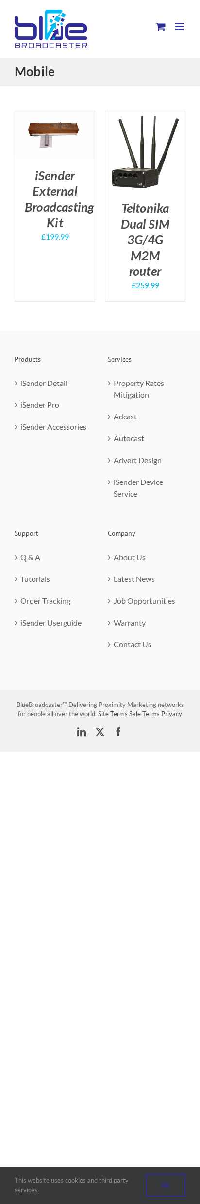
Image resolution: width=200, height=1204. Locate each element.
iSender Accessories (53, 426)
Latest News (134, 578)
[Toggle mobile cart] (161, 26)
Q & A (30, 557)
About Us (130, 557)
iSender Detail (43, 382)
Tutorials (35, 578)
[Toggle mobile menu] (180, 26)
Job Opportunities (144, 600)
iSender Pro (39, 404)
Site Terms (113, 714)
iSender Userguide (51, 622)
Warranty (130, 622)
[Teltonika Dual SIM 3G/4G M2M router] (145, 116)
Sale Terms (144, 714)
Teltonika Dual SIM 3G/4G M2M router (145, 239)
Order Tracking (45, 600)
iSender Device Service (138, 487)
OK (165, 1185)
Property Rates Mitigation (139, 388)
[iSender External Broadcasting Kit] (55, 116)
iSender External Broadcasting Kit (59, 199)
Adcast (125, 416)
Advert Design (138, 460)
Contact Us (132, 644)
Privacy (171, 714)
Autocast (129, 438)
